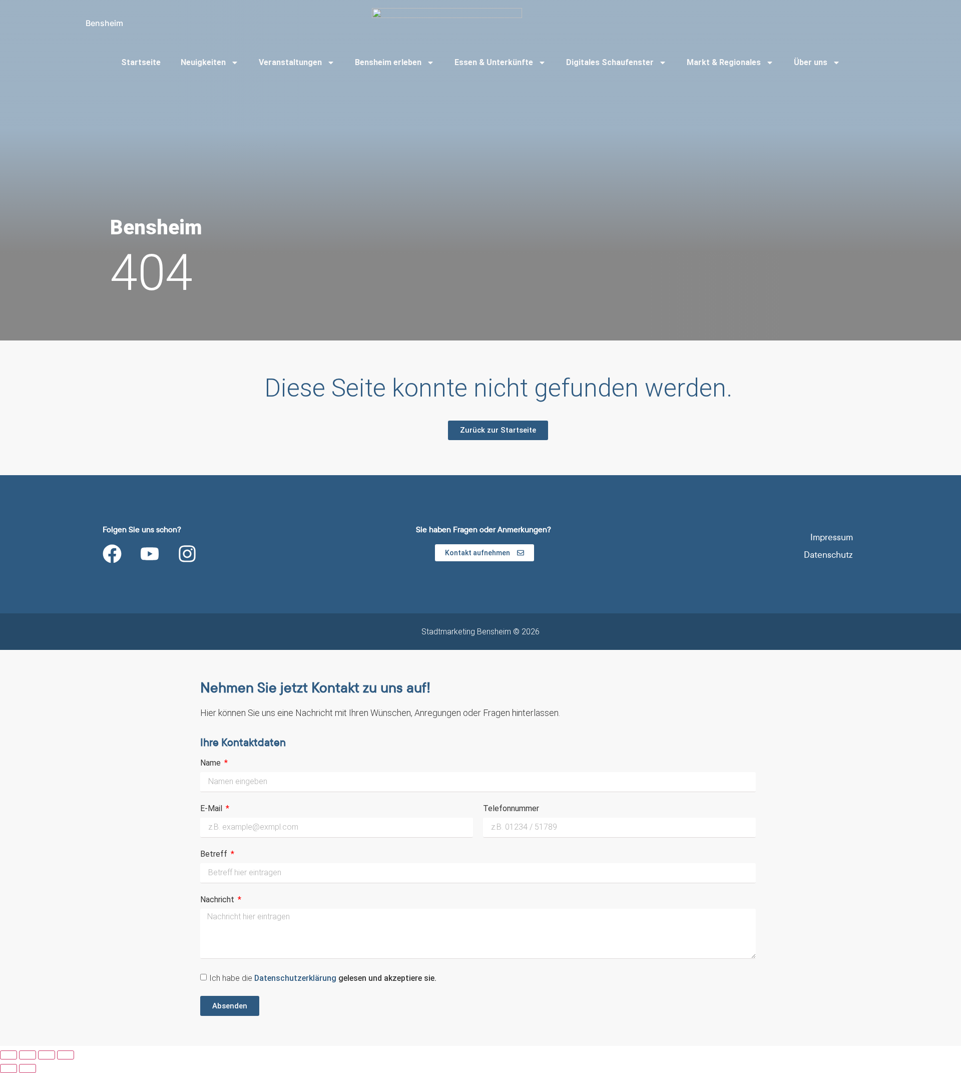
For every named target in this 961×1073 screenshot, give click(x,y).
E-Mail (212, 809)
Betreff (214, 854)
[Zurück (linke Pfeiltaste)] (8, 1068)
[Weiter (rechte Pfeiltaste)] (27, 1068)
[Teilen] (46, 1054)
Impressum (831, 537)
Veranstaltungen (290, 62)
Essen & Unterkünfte (493, 62)
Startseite (141, 62)
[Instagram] (187, 553)
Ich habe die (322, 978)
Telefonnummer (511, 809)
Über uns (810, 62)
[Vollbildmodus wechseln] (27, 1054)
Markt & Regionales (724, 62)
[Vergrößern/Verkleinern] (8, 1054)
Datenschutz (828, 555)
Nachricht (218, 900)
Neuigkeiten (203, 62)
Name (211, 763)
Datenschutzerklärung (296, 978)
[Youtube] (149, 553)
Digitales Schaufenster (610, 62)
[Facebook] (112, 553)
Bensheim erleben (388, 62)
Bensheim (104, 23)
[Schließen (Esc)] (65, 1054)
